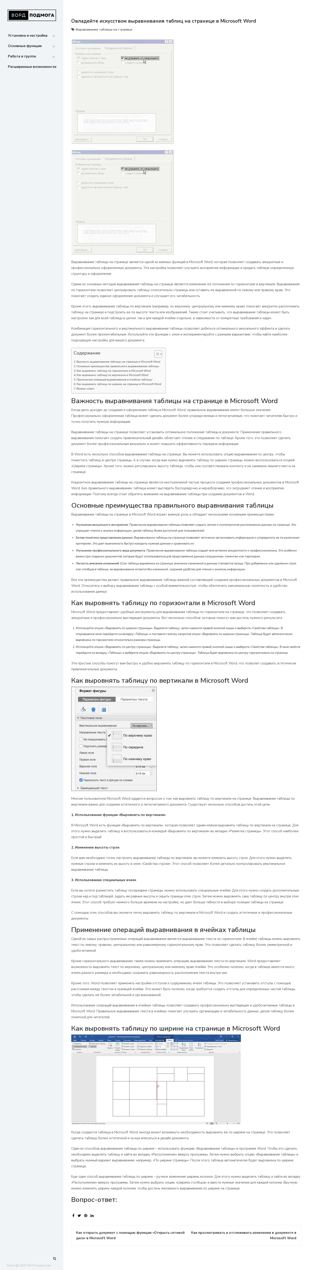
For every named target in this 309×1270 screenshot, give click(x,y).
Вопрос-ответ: (85, 388)
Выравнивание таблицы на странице (104, 29)
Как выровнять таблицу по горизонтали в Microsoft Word (113, 371)
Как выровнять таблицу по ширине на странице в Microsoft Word (118, 384)
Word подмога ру (39, 1265)
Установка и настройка (28, 35)
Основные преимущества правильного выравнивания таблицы (117, 366)
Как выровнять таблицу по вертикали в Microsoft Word (112, 375)
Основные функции (25, 45)
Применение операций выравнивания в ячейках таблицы (114, 379)
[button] (156, 355)
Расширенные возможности (32, 66)
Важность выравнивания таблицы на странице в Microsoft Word (118, 362)
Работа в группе (22, 56)
